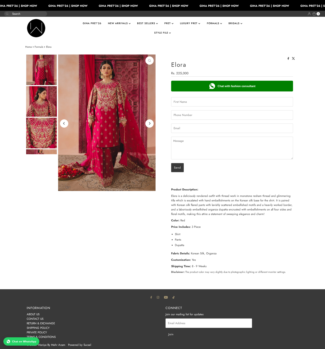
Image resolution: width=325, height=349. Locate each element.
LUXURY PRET (189, 23)
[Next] (149, 123)
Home (28, 47)
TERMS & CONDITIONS (41, 337)
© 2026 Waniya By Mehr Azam (46, 345)
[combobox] (22, 14)
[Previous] (64, 123)
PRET (168, 23)
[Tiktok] (173, 297)
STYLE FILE (161, 33)
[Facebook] (151, 297)
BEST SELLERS (146, 23)
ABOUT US (33, 314)
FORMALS (213, 23)
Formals (39, 47)
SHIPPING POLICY (38, 328)
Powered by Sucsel (79, 345)
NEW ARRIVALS (118, 23)
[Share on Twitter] (293, 59)
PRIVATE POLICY (37, 332)
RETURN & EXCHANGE (41, 323)
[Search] (43, 11)
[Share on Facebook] (289, 59)
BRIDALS (235, 23)
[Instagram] (158, 297)
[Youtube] (166, 297)
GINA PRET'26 (92, 23)
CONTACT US (35, 319)
